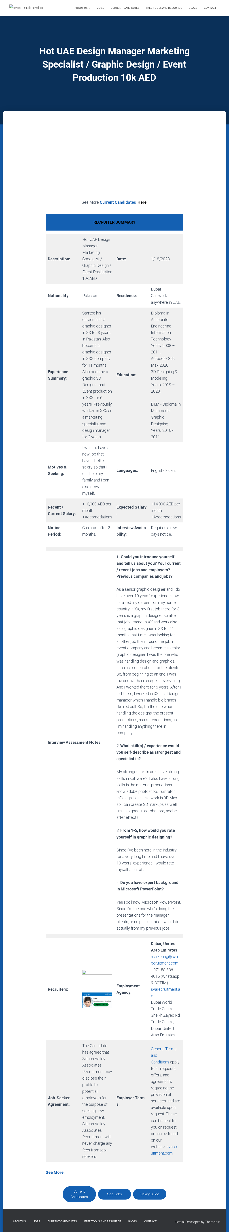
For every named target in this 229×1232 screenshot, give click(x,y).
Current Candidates (125, 7)
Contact (210, 7)
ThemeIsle (212, 1222)
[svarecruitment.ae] (27, 7)
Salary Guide (149, 1194)
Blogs (193, 7)
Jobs (100, 7)
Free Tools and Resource (164, 7)
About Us (81, 7)
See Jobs (114, 1194)
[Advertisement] (114, 160)
